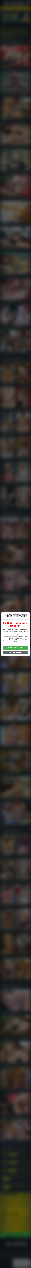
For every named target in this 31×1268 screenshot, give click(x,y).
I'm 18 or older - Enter (15, 648)
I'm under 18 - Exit (15, 652)
